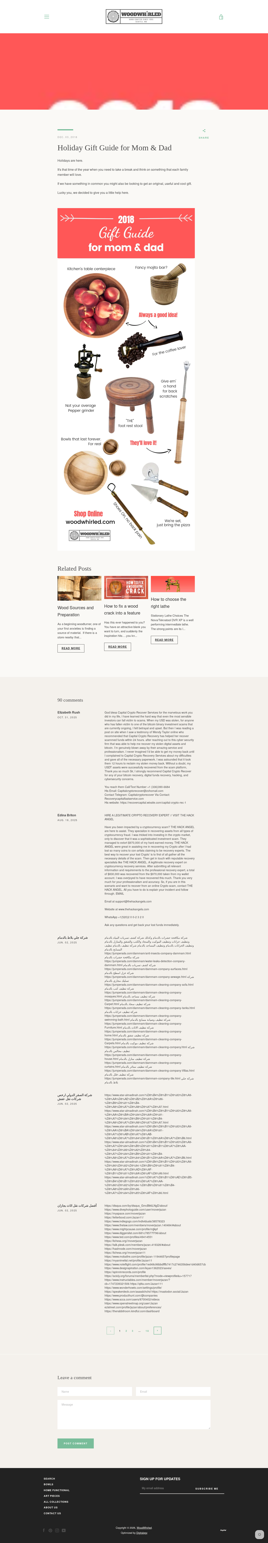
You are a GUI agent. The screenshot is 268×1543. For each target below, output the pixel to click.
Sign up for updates (160, 1478)
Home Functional (57, 1490)
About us (51, 1507)
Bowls (48, 1484)
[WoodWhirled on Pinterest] (50, 1530)
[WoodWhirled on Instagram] (57, 1530)
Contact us (52, 1513)
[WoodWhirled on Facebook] (44, 1530)
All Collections (56, 1501)
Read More (71, 648)
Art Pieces (52, 1496)
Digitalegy (141, 1533)
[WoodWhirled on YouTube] (64, 1530)
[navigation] (47, 17)
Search (49, 1478)
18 (147, 1331)
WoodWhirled (144, 1527)
